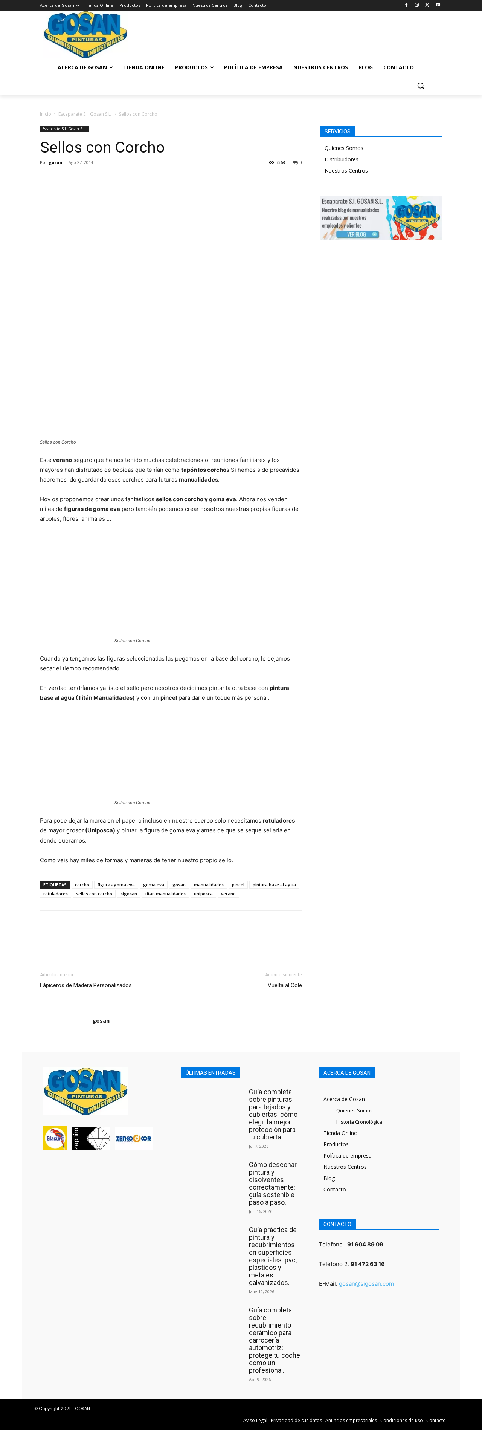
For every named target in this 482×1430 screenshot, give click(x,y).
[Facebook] (406, 5)
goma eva (153, 884)
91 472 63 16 (368, 1264)
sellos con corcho (94, 893)
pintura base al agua (274, 884)
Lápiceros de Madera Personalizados (86, 985)
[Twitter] (427, 5)
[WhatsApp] (99, 179)
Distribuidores (341, 159)
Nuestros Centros (346, 170)
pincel (238, 884)
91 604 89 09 (365, 1244)
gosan (56, 162)
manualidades (209, 884)
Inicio (45, 114)
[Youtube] (437, 5)
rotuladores (55, 893)
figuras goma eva (116, 884)
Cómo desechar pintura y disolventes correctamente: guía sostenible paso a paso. (273, 1183)
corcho (82, 884)
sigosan (128, 893)
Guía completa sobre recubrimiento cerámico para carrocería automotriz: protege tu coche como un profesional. (274, 1340)
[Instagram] (417, 5)
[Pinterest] (82, 179)
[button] (421, 85)
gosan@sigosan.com (366, 1283)
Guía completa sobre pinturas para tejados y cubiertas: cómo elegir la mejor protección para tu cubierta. (273, 1114)
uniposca (203, 893)
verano (228, 893)
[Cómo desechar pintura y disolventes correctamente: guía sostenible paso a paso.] (213, 1177)
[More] (117, 179)
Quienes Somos (344, 147)
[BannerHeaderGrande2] (241, 32)
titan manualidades (165, 893)
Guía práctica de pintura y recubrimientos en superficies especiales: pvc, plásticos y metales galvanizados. (273, 1256)
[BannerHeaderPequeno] (392, 32)
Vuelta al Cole (285, 985)
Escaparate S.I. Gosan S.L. (85, 114)
